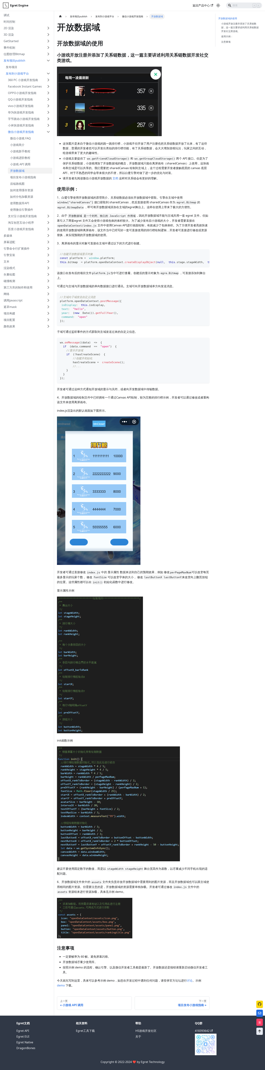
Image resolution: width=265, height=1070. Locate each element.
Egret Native (24, 1042)
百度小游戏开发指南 (21, 229)
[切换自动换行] (198, 254)
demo (61, 985)
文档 (115, 178)
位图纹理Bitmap (14, 54)
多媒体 (8, 236)
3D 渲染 (9, 35)
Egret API (22, 1031)
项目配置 (9, 320)
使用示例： (227, 36)
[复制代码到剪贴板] (205, 254)
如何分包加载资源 (21, 197)
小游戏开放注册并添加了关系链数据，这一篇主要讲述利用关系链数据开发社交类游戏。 (240, 27)
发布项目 (11, 67)
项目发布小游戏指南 (23, 177)
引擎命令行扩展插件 (17, 248)
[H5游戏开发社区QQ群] (206, 1054)
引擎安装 (9, 255)
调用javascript (13, 300)
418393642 (202, 1031)
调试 (6, 15)
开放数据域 (17, 171)
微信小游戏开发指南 (21, 132)
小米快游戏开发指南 (21, 125)
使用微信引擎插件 (21, 210)
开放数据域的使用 (227, 18)
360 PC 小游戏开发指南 (23, 80)
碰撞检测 (9, 281)
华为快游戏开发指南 (21, 112)
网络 (6, 294)
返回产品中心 (201, 5)
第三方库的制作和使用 (18, 287)
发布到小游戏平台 (17, 73)
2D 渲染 (9, 28)
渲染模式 (9, 268)
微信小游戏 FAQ (20, 138)
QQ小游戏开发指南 (20, 99)
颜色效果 (9, 326)
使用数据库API (19, 203)
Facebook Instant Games (25, 86)
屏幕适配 (9, 242)
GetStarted (11, 41)
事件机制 (9, 48)
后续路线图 (17, 184)
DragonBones (25, 1048)
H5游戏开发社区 (145, 1031)
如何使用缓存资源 (21, 190)
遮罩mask (10, 307)
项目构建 (9, 313)
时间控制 (9, 22)
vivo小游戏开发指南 (21, 106)
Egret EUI (22, 1036)
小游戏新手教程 (20, 151)
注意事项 (226, 41)
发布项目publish (14, 60)
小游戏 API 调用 (20, 164)
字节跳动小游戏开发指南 (24, 119)
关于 (138, 1036)
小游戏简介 (17, 145)
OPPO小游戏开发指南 (22, 93)
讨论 (190, 980)
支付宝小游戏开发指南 (22, 216)
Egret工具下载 (85, 1031)
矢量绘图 (9, 274)
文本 (6, 261)
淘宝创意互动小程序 (21, 223)
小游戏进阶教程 (20, 158)
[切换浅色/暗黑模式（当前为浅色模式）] (218, 5)
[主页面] (60, 16)
